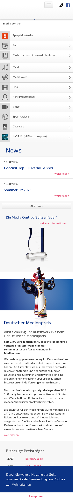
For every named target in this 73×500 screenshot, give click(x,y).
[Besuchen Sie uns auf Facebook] (68, 4)
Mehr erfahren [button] (21, 484)
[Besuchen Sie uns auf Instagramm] (59, 4)
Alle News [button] (36, 206)
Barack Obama (34, 458)
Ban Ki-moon (33, 465)
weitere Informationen (53, 223)
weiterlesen (62, 173)
